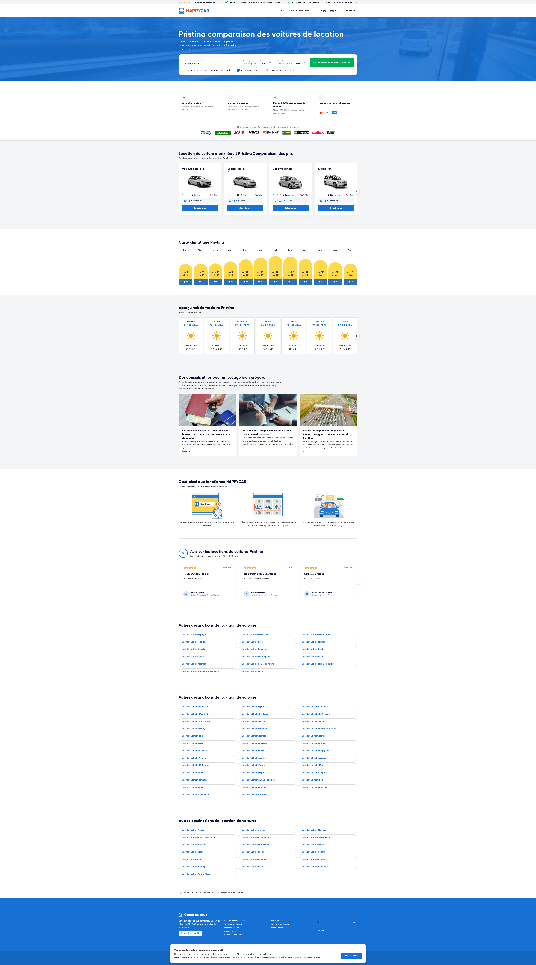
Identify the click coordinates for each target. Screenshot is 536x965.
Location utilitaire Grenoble (255, 728)
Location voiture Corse (193, 656)
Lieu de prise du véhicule (193, 61)
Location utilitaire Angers (314, 757)
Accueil (186, 893)
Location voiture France (313, 859)
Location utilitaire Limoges (194, 779)
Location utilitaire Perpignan (315, 750)
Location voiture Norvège (314, 830)
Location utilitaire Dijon (253, 772)
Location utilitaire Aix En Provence (258, 779)
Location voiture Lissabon (314, 641)
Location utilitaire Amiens (314, 706)
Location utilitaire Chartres (314, 787)
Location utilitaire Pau (312, 779)
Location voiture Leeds (253, 851)
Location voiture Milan (252, 671)
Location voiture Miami (313, 656)
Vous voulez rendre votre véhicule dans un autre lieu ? (209, 70)
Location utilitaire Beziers (254, 750)
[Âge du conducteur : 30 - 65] (238, 70)
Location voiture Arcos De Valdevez (199, 837)
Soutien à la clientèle (299, 10)
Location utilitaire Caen (193, 787)
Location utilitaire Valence (194, 750)
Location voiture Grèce (313, 844)
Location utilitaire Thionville (195, 794)
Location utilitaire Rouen (314, 743)
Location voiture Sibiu (192, 851)
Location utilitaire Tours (253, 765)
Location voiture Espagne (194, 634)
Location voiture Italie (252, 641)
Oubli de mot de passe (279, 924)
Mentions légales (231, 928)
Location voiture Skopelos (314, 866)
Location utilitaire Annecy (254, 757)
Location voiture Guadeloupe (316, 634)
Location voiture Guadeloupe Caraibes (200, 671)
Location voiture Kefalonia (194, 844)
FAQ (283, 10)
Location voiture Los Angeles (256, 656)
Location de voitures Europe (204, 893)
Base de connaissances (234, 921)
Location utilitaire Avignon (314, 772)
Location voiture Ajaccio (193, 649)
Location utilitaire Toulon (194, 757)
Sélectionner (200, 208)
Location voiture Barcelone (255, 649)
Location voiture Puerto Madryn (197, 873)
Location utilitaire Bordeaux (255, 713)
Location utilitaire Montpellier (196, 713)
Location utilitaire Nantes (254, 735)
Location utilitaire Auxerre (254, 743)
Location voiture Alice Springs (256, 837)
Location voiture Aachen (193, 830)
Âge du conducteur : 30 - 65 (253, 70)
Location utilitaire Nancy (193, 728)
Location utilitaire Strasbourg (196, 721)
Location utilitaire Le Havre (255, 721)
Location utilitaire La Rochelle (316, 713)
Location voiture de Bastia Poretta (258, 663)
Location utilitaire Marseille (195, 706)
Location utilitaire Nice (192, 743)
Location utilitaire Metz (313, 765)
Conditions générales (233, 935)
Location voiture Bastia (313, 649)
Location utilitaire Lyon (253, 706)
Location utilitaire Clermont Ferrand (319, 728)
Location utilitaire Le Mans (314, 721)
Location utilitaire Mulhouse (195, 765)
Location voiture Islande (193, 641)
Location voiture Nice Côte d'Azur (318, 663)
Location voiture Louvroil (254, 859)
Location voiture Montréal (194, 663)
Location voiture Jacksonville (316, 837)
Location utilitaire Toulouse (255, 794)
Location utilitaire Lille (192, 735)
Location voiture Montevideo (256, 844)
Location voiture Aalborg (194, 866)
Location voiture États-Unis (255, 634)
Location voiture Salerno (313, 851)
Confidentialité (230, 931)
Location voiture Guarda (193, 859)
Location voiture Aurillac (253, 830)
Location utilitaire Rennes (254, 787)
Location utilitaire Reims (193, 772)
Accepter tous (351, 955)
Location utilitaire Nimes (313, 735)
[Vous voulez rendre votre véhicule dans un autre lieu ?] (183, 70)
